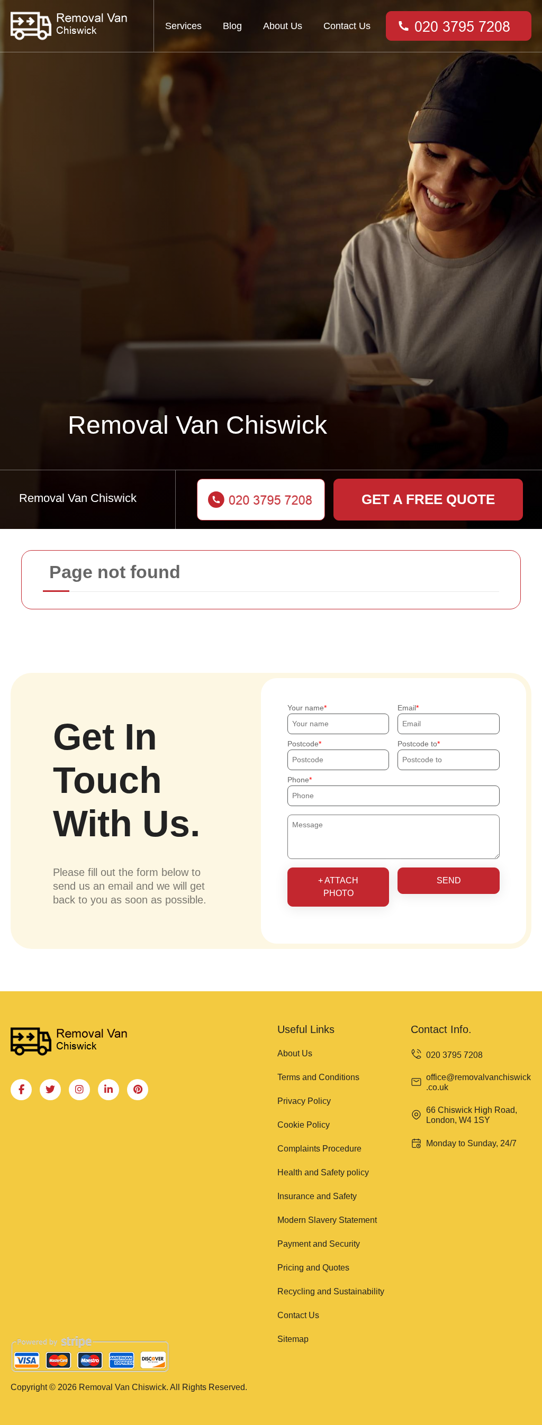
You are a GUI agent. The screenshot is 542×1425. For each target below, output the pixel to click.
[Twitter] (50, 1089)
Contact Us (347, 26)
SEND (449, 880)
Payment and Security (318, 1243)
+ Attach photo (338, 887)
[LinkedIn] (108, 1089)
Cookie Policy (303, 1124)
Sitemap (293, 1339)
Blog (232, 26)
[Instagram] (79, 1089)
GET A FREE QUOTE (428, 499)
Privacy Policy (304, 1101)
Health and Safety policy (323, 1172)
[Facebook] (21, 1089)
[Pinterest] (137, 1089)
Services (183, 26)
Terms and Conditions (318, 1077)
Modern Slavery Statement (327, 1220)
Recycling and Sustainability (330, 1291)
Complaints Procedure (319, 1148)
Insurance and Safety (317, 1196)
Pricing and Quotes (313, 1267)
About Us (282, 26)
